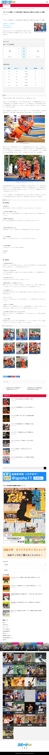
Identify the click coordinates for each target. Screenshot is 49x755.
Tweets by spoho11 (7, 481)
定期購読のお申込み (7, 635)
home (4, 622)
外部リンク (5, 633)
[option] (6, 646)
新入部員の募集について (8, 637)
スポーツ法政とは (6, 629)
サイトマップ (5, 626)
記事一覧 (4, 639)
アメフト (7, 5)
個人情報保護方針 (6, 631)
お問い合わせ (5, 624)
